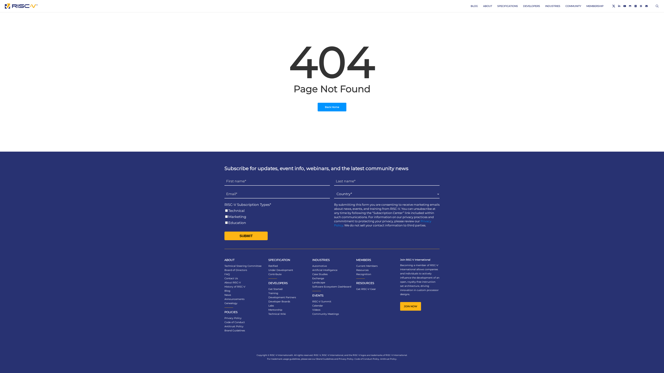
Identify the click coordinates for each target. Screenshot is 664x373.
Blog (227, 290)
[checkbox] (277, 217)
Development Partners (282, 297)
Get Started (275, 289)
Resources (362, 270)
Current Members (367, 265)
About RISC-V (232, 282)
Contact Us (231, 278)
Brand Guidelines (234, 330)
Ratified (273, 265)
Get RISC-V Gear (366, 289)
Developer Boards (279, 301)
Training (273, 293)
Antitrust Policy (233, 326)
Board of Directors (235, 270)
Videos (316, 309)
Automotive (319, 265)
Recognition (363, 274)
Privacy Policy (233, 318)
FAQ (227, 274)
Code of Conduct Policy (366, 359)
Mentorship (275, 309)
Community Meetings (325, 313)
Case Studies (320, 274)
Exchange (318, 278)
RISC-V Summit (321, 301)
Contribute (275, 274)
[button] (410, 306)
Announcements (234, 299)
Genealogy (230, 303)
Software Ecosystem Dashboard (331, 286)
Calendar (317, 305)
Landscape (318, 282)
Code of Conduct (234, 322)
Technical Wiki (277, 313)
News (227, 295)
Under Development (280, 270)
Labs (271, 305)
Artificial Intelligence (324, 270)
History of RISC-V (234, 286)
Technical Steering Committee (242, 265)
